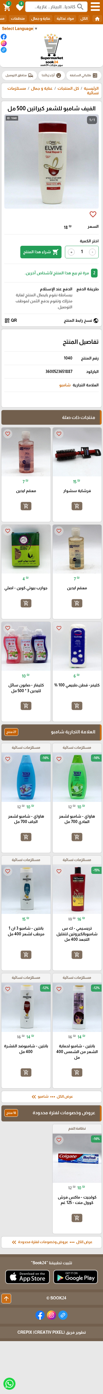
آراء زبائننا (52, 75)
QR (10, 320)
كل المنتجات (68, 88)
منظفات (18, 18)
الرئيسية (91, 88)
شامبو (65, 385)
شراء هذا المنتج (41, 252)
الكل (84, 18)
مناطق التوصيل (19, 75)
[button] (19, 7)
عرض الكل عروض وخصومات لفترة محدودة (51, 1242)
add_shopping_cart (77, 506)
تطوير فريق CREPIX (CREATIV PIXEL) (51, 1332)
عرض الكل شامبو (51, 1096)
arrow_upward (6, 1298)
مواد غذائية (65, 18)
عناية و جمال (40, 18)
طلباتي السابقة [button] (84, 75)
